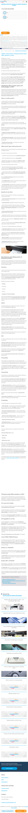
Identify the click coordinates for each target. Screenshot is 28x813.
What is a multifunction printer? (9, 579)
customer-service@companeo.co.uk (8, 802)
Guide (13, 50)
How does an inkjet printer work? (9, 583)
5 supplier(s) (24, 41)
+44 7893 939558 (4, 799)
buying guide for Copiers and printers (12, 595)
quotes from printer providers (12, 457)
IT (3, 50)
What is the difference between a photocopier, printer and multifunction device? (13, 581)
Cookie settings (4, 781)
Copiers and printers (8, 50)
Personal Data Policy (6, 40)
